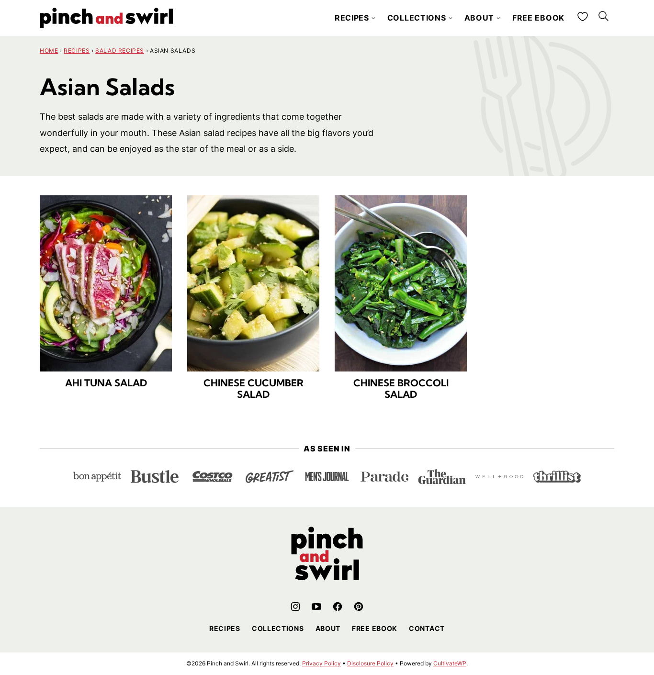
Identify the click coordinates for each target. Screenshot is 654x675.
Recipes (352, 17)
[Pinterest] (358, 606)
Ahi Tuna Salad (106, 383)
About (479, 17)
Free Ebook (538, 17)
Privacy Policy (321, 663)
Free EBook (374, 628)
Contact (427, 628)
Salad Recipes (119, 50)
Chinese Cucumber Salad (253, 388)
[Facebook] (337, 606)
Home (49, 50)
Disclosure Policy (370, 663)
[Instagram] (295, 606)
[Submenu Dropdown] (373, 18)
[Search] (603, 16)
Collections (416, 17)
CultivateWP (449, 663)
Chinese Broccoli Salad (401, 388)
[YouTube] (316, 606)
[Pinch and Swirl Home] (106, 18)
